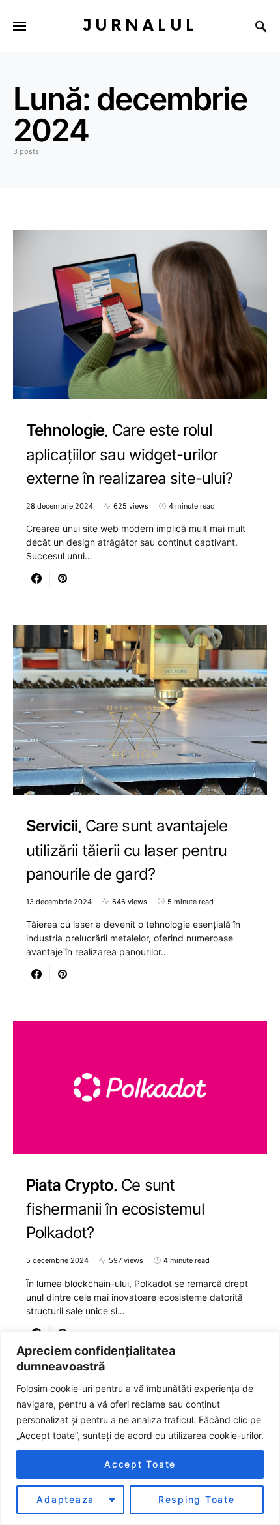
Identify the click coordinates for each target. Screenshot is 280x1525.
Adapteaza (65, 1499)
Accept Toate (140, 1464)
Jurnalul (140, 25)
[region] (140, 1428)
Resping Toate (196, 1499)
